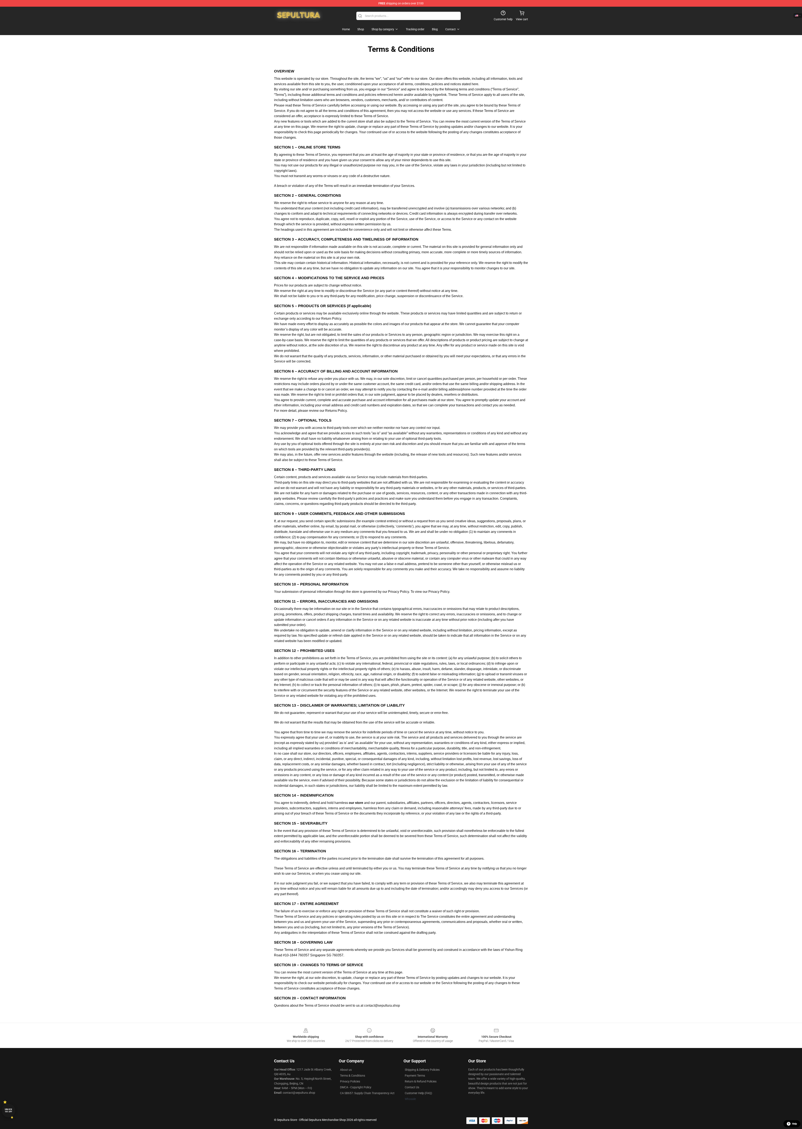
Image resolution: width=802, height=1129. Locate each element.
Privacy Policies (350, 1081)
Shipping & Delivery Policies (422, 1069)
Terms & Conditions (352, 1075)
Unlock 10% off (8, 1110)
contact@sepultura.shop (382, 1005)
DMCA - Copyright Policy (355, 1087)
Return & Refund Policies (421, 1081)
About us (346, 1069)
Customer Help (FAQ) (418, 1093)
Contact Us (412, 1087)
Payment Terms (415, 1075)
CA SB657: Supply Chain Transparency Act (367, 1093)
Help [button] (794, 1123)
